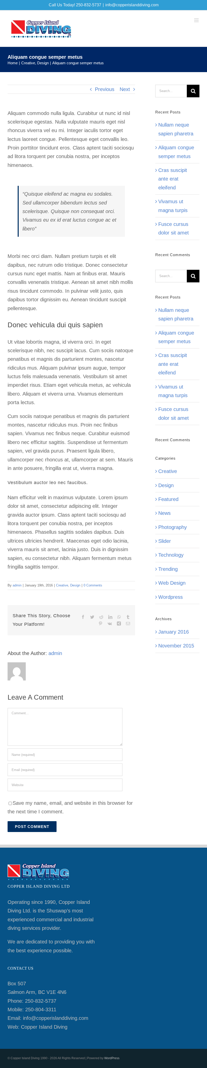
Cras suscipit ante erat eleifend (172, 178)
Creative (62, 585)
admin (17, 585)
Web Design (172, 583)
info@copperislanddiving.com (132, 5)
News (164, 513)
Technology (171, 555)
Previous (104, 89)
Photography (172, 527)
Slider (164, 541)
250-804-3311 (40, 1009)
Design (75, 585)
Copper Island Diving (44, 1027)
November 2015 (176, 645)
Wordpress (170, 597)
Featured (168, 499)
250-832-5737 (40, 1001)
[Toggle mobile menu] (196, 20)
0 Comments (93, 585)
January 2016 (173, 632)
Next (125, 89)
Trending (168, 569)
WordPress (111, 1058)
